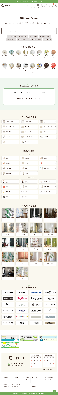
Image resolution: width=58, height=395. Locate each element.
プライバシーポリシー (49, 379)
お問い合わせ (25, 382)
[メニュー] (55, 5)
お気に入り (5, 384)
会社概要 (34, 386)
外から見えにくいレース (24, 39)
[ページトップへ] (54, 392)
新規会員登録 (5, 377)
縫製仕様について (15, 386)
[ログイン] (49, 5)
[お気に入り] (45, 5)
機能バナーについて (16, 384)
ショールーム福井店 (36, 382)
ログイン (4, 379)
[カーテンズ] (6, 5)
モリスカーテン (47, 39)
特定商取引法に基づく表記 (50, 377)
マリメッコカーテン (13, 36)
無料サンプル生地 (15, 382)
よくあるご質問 (26, 377)
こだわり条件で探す (34, 7)
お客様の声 (14, 379)
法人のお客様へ (35, 377)
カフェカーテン (34, 36)
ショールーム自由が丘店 (37, 379)
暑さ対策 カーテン (11, 39)
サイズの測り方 (15, 377)
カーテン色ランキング (36, 39)
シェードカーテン (23, 36)
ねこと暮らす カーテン (45, 36)
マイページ (5, 382)
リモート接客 (25, 379)
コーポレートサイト (36, 384)
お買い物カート (6, 386)
